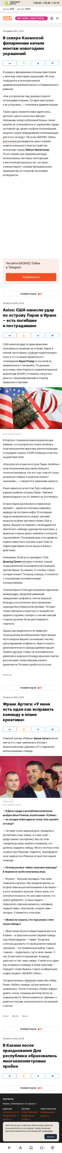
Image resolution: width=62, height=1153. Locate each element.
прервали (30, 980)
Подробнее (47, 1131)
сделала (17, 651)
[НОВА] (30, 18)
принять (51, 1137)
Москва (21, 9)
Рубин (25, 1016)
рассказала (10, 141)
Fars (37, 488)
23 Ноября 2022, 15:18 (13, 31)
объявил (27, 561)
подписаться (31, 277)
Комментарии (31, 293)
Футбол (15, 1016)
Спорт (6, 1016)
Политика (7, 675)
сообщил (33, 352)
